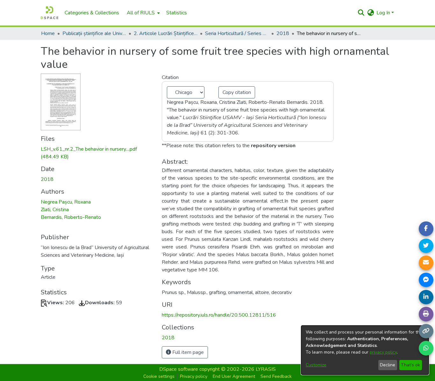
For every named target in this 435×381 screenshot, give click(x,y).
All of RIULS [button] (141, 12)
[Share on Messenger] (426, 280)
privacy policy (383, 352)
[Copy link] (426, 331)
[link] (168, 337)
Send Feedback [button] (276, 376)
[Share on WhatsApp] (426, 348)
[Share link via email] (426, 262)
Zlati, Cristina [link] (55, 209)
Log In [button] (383, 12)
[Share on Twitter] (426, 246)
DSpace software (178, 369)
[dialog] (365, 350)
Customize (316, 365)
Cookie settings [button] (159, 376)
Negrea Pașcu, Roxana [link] (66, 201)
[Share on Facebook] (426, 228)
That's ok (410, 365)
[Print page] (426, 314)
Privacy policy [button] (193, 376)
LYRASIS (266, 369)
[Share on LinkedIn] (426, 297)
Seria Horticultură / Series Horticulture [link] (237, 33)
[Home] (49, 12)
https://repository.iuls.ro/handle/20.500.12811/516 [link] (219, 315)
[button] (361, 13)
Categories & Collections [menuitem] (92, 12)
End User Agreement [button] (234, 376)
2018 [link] (282, 33)
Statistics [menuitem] (176, 12)
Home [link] (48, 33)
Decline (387, 365)
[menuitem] (142, 12)
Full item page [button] (187, 352)
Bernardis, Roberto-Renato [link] (71, 217)
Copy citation (237, 92)
